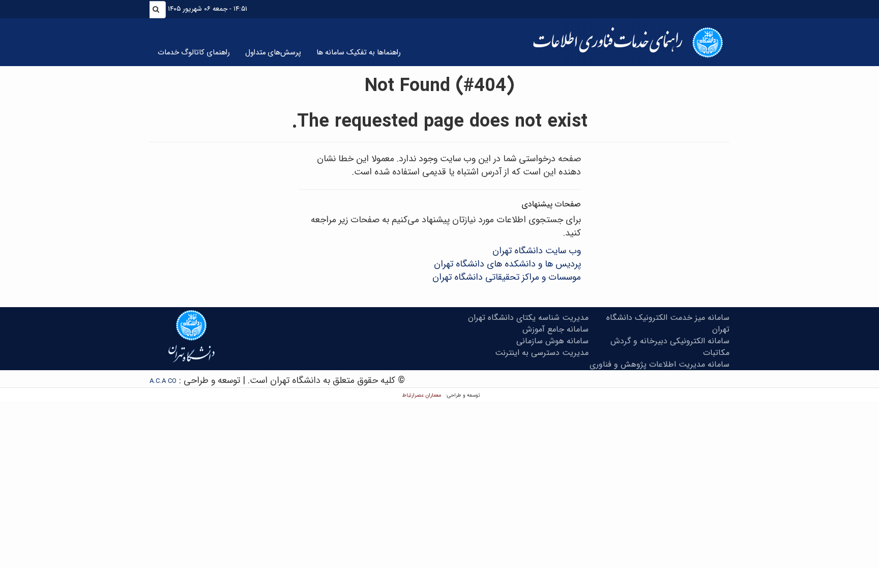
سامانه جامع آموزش (555, 329)
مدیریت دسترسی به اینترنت (542, 352)
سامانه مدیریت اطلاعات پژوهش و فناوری (659, 364)
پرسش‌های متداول (273, 52)
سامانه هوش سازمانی (552, 341)
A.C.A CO (163, 381)
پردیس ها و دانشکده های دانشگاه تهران (507, 264)
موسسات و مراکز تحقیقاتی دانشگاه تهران (506, 277)
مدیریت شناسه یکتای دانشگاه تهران (528, 317)
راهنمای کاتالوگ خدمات (194, 52)
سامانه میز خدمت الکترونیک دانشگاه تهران (667, 323)
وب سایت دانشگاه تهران (536, 251)
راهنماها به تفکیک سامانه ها (358, 52)
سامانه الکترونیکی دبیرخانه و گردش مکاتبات (669, 347)
